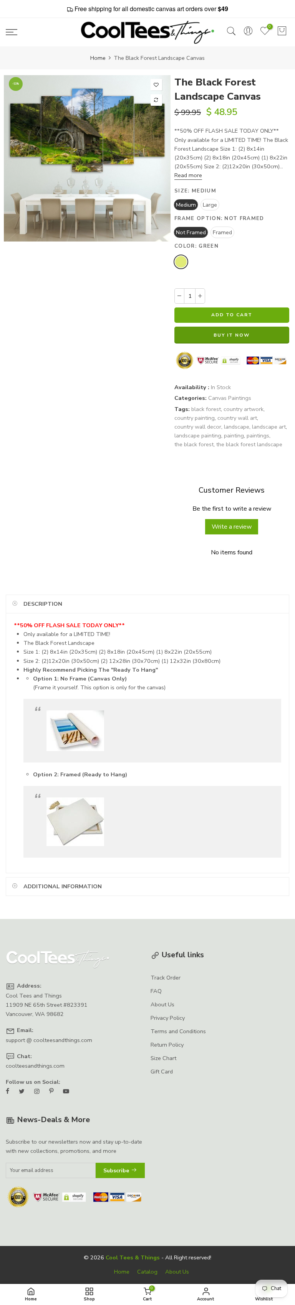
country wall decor (197, 427)
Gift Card (162, 1071)
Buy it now (232, 335)
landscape (236, 427)
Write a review (232, 527)
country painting (194, 418)
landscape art (269, 427)
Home (98, 58)
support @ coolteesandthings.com (49, 1040)
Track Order (166, 977)
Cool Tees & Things (133, 1257)
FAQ (156, 991)
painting (234, 435)
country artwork (244, 409)
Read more (188, 175)
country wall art (237, 418)
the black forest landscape (249, 445)
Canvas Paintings (229, 398)
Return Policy (167, 1045)
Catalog (147, 1271)
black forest (206, 409)
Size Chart (163, 1058)
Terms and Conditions (178, 1031)
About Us (162, 1004)
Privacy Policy (168, 1018)
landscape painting (197, 435)
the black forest (194, 445)
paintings (258, 435)
